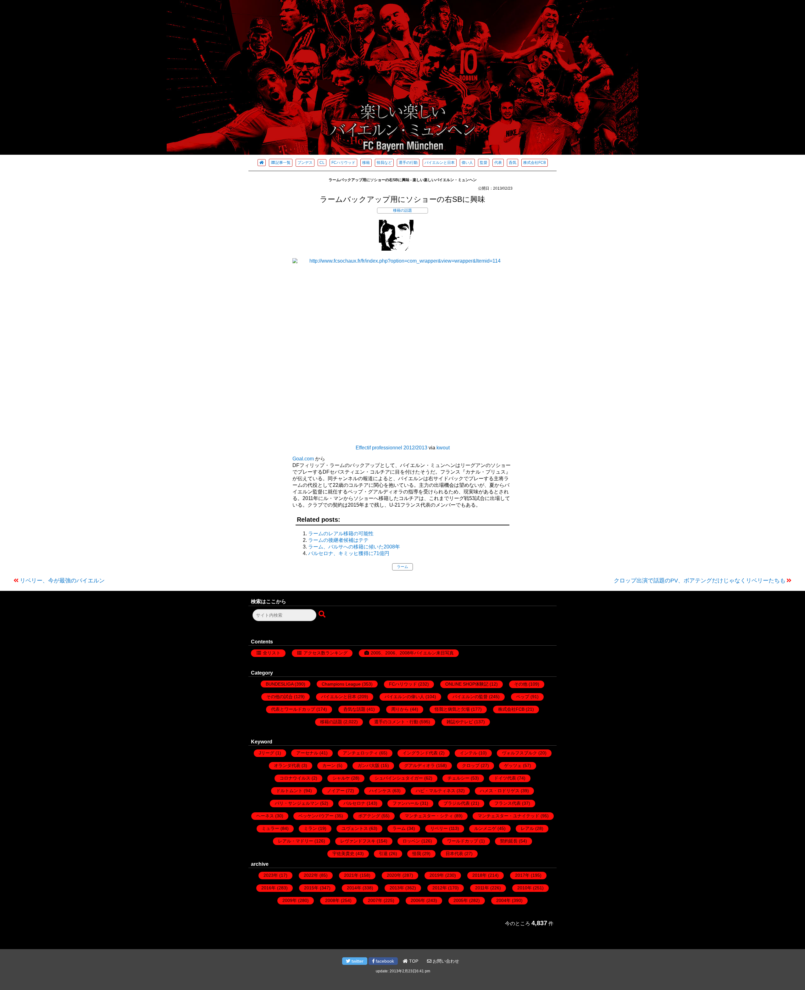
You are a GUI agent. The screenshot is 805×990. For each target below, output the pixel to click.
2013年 (397, 887)
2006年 (418, 900)
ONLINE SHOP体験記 (466, 684)
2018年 (479, 875)
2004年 (503, 900)
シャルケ (341, 778)
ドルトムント (289, 790)
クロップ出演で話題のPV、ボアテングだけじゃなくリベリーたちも (700, 580)
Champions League (341, 684)
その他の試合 (279, 696)
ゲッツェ (513, 765)
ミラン (310, 828)
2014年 (354, 887)
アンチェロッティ (360, 752)
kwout (443, 447)
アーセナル (307, 752)
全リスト (271, 652)
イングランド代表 (420, 752)
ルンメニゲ (485, 828)
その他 (520, 684)
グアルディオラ (419, 765)
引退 (383, 853)
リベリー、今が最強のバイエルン (62, 580)
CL (322, 162)
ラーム (402, 567)
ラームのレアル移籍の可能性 (341, 533)
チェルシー (458, 778)
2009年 (289, 900)
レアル (527, 828)
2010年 (524, 887)
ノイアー (336, 790)
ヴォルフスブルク (519, 752)
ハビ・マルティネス (435, 790)
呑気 (512, 162)
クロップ (471, 765)
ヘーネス (265, 815)
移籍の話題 (402, 210)
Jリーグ (266, 752)
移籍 (366, 162)
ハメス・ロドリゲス (499, 790)
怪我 (416, 853)
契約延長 (509, 840)
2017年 (522, 875)
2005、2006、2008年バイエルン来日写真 (412, 652)
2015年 (311, 887)
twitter (357, 961)
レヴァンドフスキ (357, 840)
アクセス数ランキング (325, 652)
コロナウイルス (295, 778)
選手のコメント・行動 (396, 721)
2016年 (268, 887)
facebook (384, 961)
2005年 (460, 900)
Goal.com (303, 458)
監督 (483, 162)
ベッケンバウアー (316, 815)
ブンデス (305, 162)
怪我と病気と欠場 (452, 709)
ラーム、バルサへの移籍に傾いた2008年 (354, 546)
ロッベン (411, 840)
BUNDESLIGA (279, 684)
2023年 (271, 875)
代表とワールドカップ (293, 709)
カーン (329, 765)
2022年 (311, 875)
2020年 (394, 875)
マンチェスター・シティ (429, 815)
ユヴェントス (354, 828)
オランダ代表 (287, 765)
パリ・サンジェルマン (297, 803)
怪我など (384, 162)
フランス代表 (507, 803)
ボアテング (369, 815)
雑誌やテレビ (460, 721)
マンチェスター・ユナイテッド (508, 815)
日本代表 (454, 853)
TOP (413, 961)
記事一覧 (283, 162)
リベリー (439, 828)
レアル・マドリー (295, 840)
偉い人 (467, 162)
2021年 (351, 875)
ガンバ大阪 (369, 765)
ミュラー (270, 828)
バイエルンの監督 (470, 696)
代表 (498, 162)
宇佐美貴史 (343, 853)
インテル (468, 752)
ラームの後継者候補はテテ (338, 540)
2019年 (437, 875)
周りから (400, 709)
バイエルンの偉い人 (404, 696)
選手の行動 (408, 162)
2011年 (482, 887)
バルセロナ (354, 803)
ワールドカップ (462, 840)
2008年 (332, 900)
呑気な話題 (354, 709)
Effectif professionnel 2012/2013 (391, 447)
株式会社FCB (534, 162)
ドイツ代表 (505, 778)
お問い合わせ (445, 961)
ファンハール (405, 803)
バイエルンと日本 (440, 162)
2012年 (439, 887)
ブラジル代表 (456, 803)
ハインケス (380, 790)
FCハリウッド (343, 162)
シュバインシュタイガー (399, 778)
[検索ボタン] (323, 614)
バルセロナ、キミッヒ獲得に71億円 (348, 553)
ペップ (522, 696)
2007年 (375, 900)
